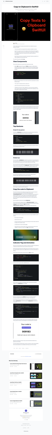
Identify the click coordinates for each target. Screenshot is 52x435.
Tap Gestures (4, 48)
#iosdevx (23, 348)
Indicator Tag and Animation (5, 54)
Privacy (28, 425)
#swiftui (20, 348)
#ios (14, 348)
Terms (30, 425)
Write (47, 1)
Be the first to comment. (28, 356)
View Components (5, 47)
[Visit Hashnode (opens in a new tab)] (26, 431)
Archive (25, 425)
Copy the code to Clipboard (5, 52)
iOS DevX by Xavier (9, 1)
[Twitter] (24, 419)
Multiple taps (4, 50)
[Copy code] (37, 71)
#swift (17, 348)
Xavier (16, 43)
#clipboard (27, 348)
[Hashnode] (27, 419)
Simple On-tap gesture (6, 49)
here (24, 59)
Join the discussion (38, 353)
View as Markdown (32, 10)
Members (22, 425)
